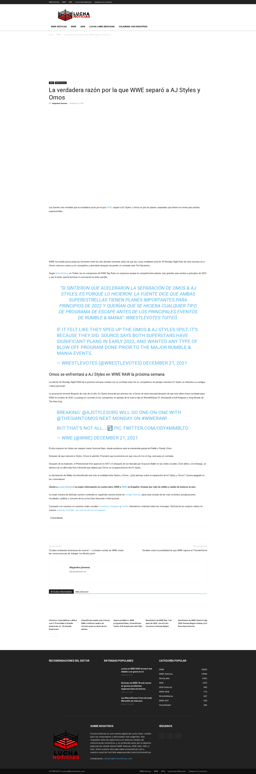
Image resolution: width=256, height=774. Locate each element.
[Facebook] (52, 110)
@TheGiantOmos (77, 418)
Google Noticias (133, 494)
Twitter (125, 506)
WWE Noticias (54, 2)
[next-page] (55, 635)
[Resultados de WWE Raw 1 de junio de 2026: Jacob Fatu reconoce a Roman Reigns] (160, 608)
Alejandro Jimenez (59, 103)
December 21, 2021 (165, 363)
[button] (203, 26)
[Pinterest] (65, 110)
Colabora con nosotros (103, 2)
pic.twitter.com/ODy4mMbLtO (151, 428)
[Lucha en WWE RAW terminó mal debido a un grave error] (111, 672)
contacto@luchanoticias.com (118, 758)
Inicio (51, 34)
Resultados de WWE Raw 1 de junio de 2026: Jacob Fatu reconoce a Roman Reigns (159, 623)
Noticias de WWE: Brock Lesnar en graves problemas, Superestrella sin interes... (136, 686)
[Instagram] (170, 736)
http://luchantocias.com (77, 571)
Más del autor (82, 592)
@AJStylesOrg (100, 412)
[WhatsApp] (72, 110)
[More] (79, 110)
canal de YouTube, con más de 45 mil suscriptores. (81, 510)
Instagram (115, 506)
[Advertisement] (128, 59)
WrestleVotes (62, 273)
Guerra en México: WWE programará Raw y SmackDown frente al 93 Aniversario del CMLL (128, 623)
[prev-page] (51, 635)
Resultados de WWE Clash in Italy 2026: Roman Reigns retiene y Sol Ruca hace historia (192, 623)
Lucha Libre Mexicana (83, 2)
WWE (64, 2)
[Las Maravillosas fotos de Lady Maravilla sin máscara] (111, 701)
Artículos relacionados (61, 592)
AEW (70, 2)
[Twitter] (59, 110)
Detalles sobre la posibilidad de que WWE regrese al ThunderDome (175, 550)
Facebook (104, 506)
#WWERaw (154, 418)
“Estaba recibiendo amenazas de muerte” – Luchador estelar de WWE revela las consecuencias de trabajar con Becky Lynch (86, 552)
